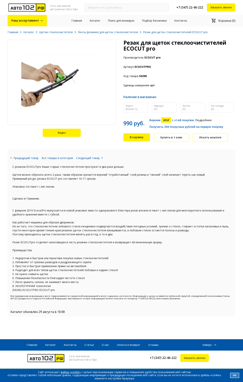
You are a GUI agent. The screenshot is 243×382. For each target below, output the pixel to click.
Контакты (180, 20)
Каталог (95, 20)
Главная (76, 20)
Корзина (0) (226, 21)
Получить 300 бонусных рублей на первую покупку (186, 127)
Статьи (89, 345)
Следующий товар (88, 158)
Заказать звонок (221, 7)
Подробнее (203, 120)
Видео (62, 132)
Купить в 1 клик (171, 137)
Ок (235, 375)
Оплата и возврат (128, 345)
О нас (105, 345)
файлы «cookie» (71, 372)
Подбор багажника (154, 20)
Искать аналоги (210, 137)
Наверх (207, 345)
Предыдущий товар (26, 158)
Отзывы (153, 345)
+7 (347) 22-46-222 (189, 7)
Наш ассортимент (25, 20)
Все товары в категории (57, 158)
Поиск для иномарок (121, 20)
